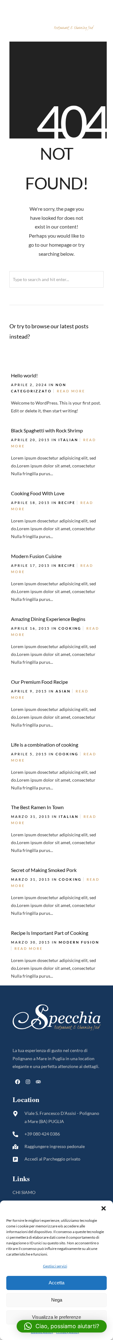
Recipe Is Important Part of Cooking (49, 933)
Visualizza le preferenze (56, 1317)
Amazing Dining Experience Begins (48, 619)
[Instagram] (28, 1082)
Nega (56, 1299)
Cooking (69, 628)
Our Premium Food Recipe (39, 682)
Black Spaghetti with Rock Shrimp (47, 430)
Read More (71, 391)
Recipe (66, 503)
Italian (68, 440)
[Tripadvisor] (38, 1082)
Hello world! (24, 375)
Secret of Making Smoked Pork (44, 870)
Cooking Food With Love (37, 493)
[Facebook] (18, 1082)
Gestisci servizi (55, 1266)
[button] (103, 1208)
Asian (63, 691)
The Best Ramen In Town (37, 807)
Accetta (56, 1282)
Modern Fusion (79, 942)
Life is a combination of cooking (44, 745)
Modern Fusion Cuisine (36, 556)
